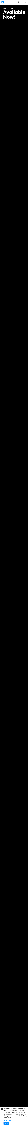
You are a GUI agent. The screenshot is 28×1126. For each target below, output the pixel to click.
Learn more (7, 1121)
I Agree (6, 1123)
